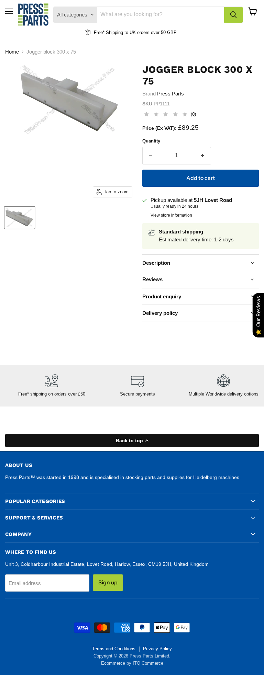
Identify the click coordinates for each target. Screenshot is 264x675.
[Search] (233, 15)
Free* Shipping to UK (115, 32)
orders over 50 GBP (156, 32)
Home (12, 52)
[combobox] (160, 15)
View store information (171, 215)
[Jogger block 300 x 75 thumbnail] (19, 218)
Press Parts (170, 93)
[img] (165, 115)
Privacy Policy (157, 648)
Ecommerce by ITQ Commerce (132, 663)
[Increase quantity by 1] (202, 155)
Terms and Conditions (113, 648)
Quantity (151, 141)
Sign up (108, 582)
